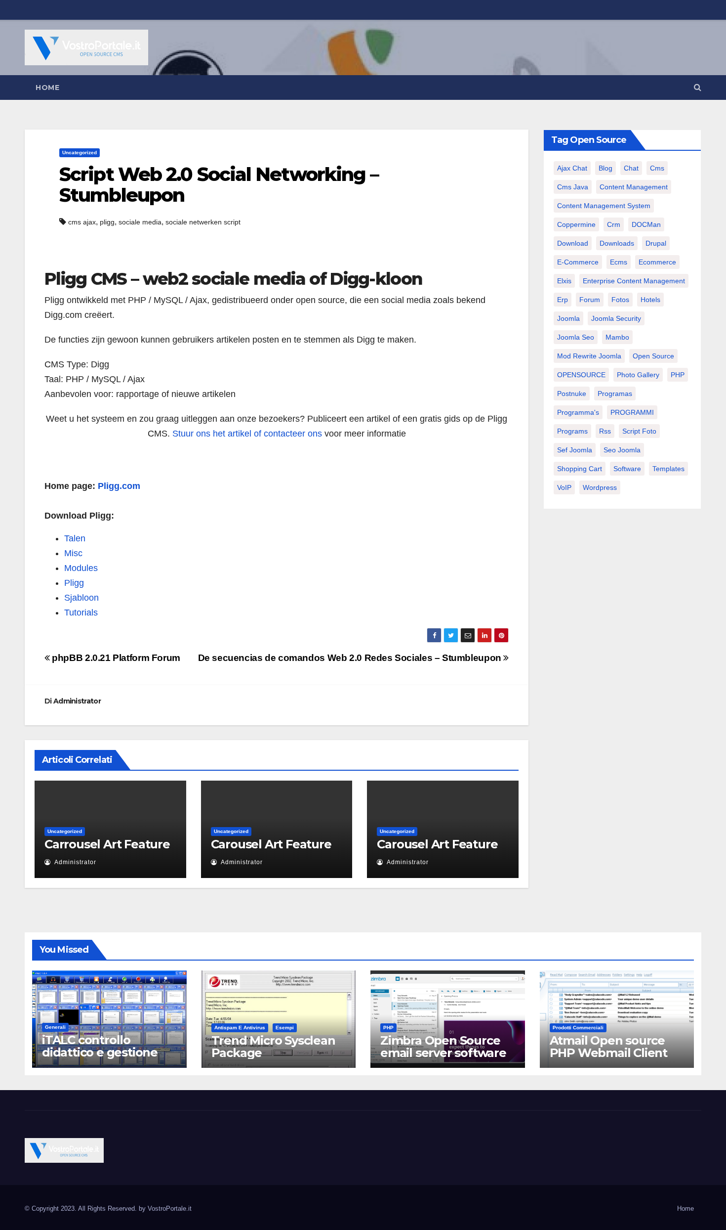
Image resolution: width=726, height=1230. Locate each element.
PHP (678, 375)
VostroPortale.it (170, 1208)
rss (605, 431)
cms (657, 168)
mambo (617, 337)
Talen (74, 538)
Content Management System (603, 206)
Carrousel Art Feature (107, 844)
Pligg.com (119, 486)
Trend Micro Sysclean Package (273, 1046)
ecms (618, 262)
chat (631, 168)
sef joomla (574, 450)
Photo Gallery (638, 375)
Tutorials (81, 612)
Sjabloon (81, 598)
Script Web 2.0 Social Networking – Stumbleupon (218, 185)
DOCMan (646, 224)
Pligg (74, 583)
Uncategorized (79, 152)
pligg (107, 222)
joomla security (616, 318)
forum (589, 300)
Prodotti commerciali (578, 1027)
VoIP (564, 487)
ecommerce (657, 262)
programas (615, 393)
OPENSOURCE (581, 375)
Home (47, 87)
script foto (639, 431)
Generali (55, 1027)
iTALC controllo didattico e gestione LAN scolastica (100, 1052)
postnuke (571, 393)
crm (613, 224)
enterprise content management (634, 281)
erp (562, 300)
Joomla (568, 318)
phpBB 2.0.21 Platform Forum (115, 658)
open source (653, 356)
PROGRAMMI (632, 412)
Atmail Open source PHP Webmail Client (608, 1046)
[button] (697, 87)
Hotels (650, 300)
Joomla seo (575, 337)
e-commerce (578, 262)
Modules (81, 568)
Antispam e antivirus (239, 1027)
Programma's (578, 412)
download (572, 243)
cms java (572, 187)
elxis (564, 281)
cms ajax (82, 222)
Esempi (285, 1027)
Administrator (77, 701)
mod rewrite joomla (589, 356)
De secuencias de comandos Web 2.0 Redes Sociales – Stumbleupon (351, 658)
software (627, 469)
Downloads (617, 243)
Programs (572, 431)
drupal (655, 243)
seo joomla (622, 450)
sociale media (140, 222)
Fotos (620, 300)
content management (634, 187)
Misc (73, 553)
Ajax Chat (572, 168)
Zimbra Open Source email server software (443, 1046)
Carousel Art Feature (271, 844)
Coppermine (576, 224)
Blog (605, 168)
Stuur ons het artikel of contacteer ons (247, 434)
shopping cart (579, 469)
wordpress (600, 487)
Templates (668, 469)
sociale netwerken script (203, 222)
